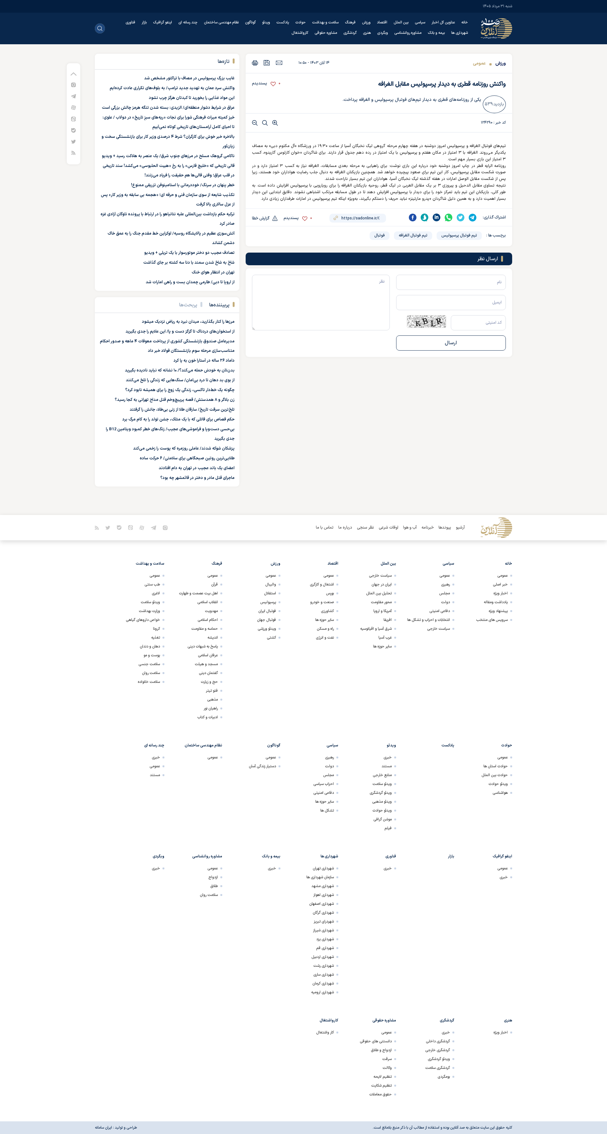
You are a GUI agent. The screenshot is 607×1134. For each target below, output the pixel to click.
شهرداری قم (325, 948)
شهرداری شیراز (323, 930)
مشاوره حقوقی (326, 33)
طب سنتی (152, 584)
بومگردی (444, 1077)
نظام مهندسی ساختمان (221, 22)
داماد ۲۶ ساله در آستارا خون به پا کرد (204, 361)
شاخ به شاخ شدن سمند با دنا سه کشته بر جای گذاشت (189, 263)
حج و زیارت (209, 682)
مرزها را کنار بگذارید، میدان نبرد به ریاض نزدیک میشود (188, 322)
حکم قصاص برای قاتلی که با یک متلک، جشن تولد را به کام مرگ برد (178, 419)
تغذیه (155, 638)
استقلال (270, 593)
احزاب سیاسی (323, 784)
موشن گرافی (382, 819)
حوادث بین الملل (494, 775)
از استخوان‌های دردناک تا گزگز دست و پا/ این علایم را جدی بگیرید (180, 331)
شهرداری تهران (323, 868)
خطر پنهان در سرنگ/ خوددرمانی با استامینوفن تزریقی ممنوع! (183, 185)
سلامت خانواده (149, 682)
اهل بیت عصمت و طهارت (198, 593)
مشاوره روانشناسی (407, 33)
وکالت (387, 1068)
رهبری (445, 584)
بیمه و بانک (436, 33)
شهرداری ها (459, 33)
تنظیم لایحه (382, 1077)
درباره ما (345, 527)
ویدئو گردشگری (381, 793)
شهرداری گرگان (323, 913)
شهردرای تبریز (324, 921)
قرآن (214, 584)
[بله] (73, 130)
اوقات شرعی (388, 527)
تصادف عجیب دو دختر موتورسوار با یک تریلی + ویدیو (189, 253)
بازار (144, 22)
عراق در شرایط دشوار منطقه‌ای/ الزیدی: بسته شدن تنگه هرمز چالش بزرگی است (168, 108)
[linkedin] (436, 217)
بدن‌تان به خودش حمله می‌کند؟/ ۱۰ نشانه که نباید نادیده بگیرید (180, 370)
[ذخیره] (267, 62)
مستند (387, 766)
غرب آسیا (385, 638)
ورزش (366, 22)
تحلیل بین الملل (379, 593)
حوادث (300, 22)
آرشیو (460, 527)
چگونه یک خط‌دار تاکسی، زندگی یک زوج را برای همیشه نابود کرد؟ (180, 390)
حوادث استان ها (495, 766)
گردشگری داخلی (438, 1041)
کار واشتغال (325, 1032)
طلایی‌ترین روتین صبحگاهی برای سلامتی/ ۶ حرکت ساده (187, 458)
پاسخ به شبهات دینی (202, 646)
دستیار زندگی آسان (262, 766)
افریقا (387, 620)
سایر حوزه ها (382, 646)
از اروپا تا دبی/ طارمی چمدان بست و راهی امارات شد (190, 282)
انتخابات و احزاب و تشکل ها (428, 620)
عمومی (479, 63)
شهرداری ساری (323, 975)
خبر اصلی (500, 584)
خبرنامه (427, 527)
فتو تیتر (212, 691)
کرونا (156, 629)
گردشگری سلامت (437, 1068)
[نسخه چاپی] (255, 62)
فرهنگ (350, 22)
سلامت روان (151, 673)
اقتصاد (382, 22)
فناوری (130, 22)
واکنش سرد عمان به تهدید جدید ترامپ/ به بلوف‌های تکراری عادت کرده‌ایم (172, 88)
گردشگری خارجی (437, 1050)
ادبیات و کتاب (207, 717)
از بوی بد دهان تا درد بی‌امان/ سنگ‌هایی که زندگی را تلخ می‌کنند (180, 380)
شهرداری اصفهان (321, 904)
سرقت (387, 1059)
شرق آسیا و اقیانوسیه (376, 629)
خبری (387, 757)
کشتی (271, 638)
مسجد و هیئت (206, 664)
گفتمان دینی (208, 673)
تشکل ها (327, 810)
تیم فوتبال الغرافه (413, 235)
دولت (445, 602)
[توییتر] (73, 141)
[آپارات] (73, 107)
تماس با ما (325, 527)
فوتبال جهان (266, 620)
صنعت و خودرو (322, 602)
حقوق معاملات (380, 1094)
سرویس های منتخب (492, 620)
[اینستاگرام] (73, 84)
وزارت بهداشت (149, 611)
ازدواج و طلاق (381, 1050)
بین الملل (401, 22)
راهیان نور (211, 708)
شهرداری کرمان (323, 983)
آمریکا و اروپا (382, 611)
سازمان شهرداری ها (320, 877)
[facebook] (412, 217)
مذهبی (212, 699)
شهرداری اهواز (323, 895)
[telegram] (473, 217)
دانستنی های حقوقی (376, 1041)
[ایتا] (73, 118)
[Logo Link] (496, 28)
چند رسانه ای (188, 22)
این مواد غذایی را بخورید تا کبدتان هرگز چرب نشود (192, 98)
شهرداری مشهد (322, 886)
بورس (330, 593)
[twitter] (461, 217)
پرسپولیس (268, 602)
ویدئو (266, 22)
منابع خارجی (382, 775)
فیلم (388, 828)
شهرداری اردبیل (322, 957)
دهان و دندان (150, 646)
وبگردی (382, 33)
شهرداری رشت (323, 966)
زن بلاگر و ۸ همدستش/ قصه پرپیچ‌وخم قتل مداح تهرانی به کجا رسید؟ (175, 400)
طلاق (214, 886)
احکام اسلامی (208, 620)
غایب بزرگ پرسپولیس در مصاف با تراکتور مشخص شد (189, 78)
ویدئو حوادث (498, 784)
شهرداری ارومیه (322, 992)
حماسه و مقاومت (204, 629)
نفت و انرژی (325, 638)
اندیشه (212, 638)
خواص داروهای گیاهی (143, 620)
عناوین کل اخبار (443, 22)
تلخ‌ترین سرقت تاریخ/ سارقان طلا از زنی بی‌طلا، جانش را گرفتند (182, 410)
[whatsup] (449, 217)
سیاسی (420, 22)
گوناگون (250, 22)
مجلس (444, 593)
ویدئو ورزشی (267, 629)
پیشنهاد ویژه (498, 611)
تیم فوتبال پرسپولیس (459, 235)
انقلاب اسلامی (207, 602)
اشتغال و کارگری (322, 584)
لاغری (156, 593)
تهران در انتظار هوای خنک (213, 272)
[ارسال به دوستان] (279, 62)
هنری (367, 33)
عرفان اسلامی (208, 655)
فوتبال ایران (267, 611)
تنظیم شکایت (381, 1085)
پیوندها (444, 527)
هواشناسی (500, 793)
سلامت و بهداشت (325, 22)
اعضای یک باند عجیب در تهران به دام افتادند (197, 468)
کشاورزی (327, 611)
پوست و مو (152, 655)
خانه (464, 22)
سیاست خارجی (438, 629)
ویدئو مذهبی (382, 802)
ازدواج (213, 877)
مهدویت (211, 611)
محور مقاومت (381, 602)
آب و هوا (410, 527)
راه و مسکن (325, 629)
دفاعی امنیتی (439, 611)
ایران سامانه (103, 1128)
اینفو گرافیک (162, 22)
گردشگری (350, 33)
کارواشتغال (299, 33)
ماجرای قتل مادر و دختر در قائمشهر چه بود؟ (197, 478)
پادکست (282, 22)
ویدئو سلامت (150, 602)
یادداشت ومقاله (496, 602)
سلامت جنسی (149, 664)
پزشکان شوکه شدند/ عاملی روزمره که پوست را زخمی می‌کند (184, 448)
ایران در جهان (381, 584)
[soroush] (424, 217)
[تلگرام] (73, 96)
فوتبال (379, 235)
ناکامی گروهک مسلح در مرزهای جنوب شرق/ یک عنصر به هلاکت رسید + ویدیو (168, 156)
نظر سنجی (365, 527)
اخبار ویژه (501, 593)
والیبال (270, 584)
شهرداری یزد (325, 939)
